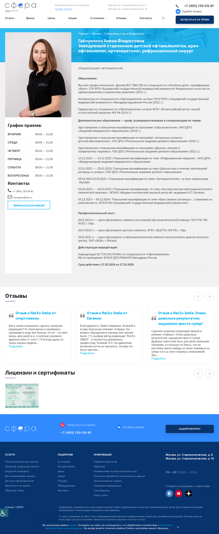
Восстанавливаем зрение (20, 476)
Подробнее (16, 346)
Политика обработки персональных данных (119, 476)
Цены (51, 18)
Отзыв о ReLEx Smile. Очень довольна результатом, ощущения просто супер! (182, 318)
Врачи (30, 18)
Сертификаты (102, 490)
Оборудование (66, 485)
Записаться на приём (17, 485)
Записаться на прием (194, 19)
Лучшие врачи (66, 466)
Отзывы (121, 18)
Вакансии (99, 466)
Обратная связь (14, 490)
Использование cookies (108, 480)
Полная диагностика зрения (21, 461)
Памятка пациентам (105, 461)
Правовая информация (107, 485)
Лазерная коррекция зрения (22, 466)
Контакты (146, 18)
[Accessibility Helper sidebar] (4, 513)
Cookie (73, 525)
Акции (72, 18)
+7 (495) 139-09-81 (199, 6)
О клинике (64, 461)
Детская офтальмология (19, 480)
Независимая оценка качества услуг (115, 471)
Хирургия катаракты (17, 471)
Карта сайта (101, 495)
